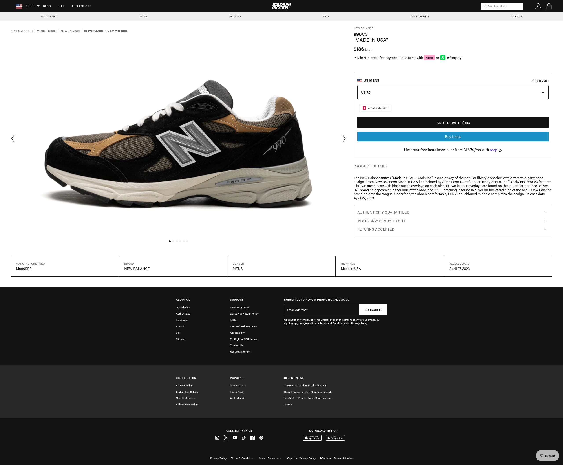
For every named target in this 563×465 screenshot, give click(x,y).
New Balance (71, 31)
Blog (47, 6)
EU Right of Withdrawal (243, 339)
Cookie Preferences (270, 458)
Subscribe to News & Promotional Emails (316, 300)
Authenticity (81, 6)
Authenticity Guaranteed (383, 212)
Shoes (52, 31)
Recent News (294, 378)
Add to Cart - (453, 122)
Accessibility (237, 333)
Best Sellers (186, 378)
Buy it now (453, 137)
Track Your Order (239, 307)
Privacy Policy (218, 458)
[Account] (538, 6)
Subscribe (373, 310)
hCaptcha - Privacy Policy (301, 458)
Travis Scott (237, 392)
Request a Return (240, 351)
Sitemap (180, 339)
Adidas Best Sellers (187, 404)
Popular (236, 378)
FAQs (233, 320)
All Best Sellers (184, 385)
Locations (182, 320)
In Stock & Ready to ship (382, 220)
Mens (41, 31)
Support (236, 300)
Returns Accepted (376, 229)
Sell (61, 6)
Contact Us (236, 345)
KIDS (326, 16)
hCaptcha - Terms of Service (336, 458)
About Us (183, 300)
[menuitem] (47, 6)
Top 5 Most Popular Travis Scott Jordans (307, 398)
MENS (143, 16)
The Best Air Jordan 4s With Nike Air (305, 385)
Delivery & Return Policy (244, 313)
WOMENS (235, 16)
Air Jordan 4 (237, 398)
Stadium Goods (22, 31)
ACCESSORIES (420, 16)
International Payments (243, 326)
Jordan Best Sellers (187, 392)
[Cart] (548, 6)
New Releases (238, 385)
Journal (180, 326)
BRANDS (516, 16)
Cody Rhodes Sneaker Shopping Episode (308, 392)
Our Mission (183, 307)
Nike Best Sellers (186, 398)
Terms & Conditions (242, 458)
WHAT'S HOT (49, 16)
